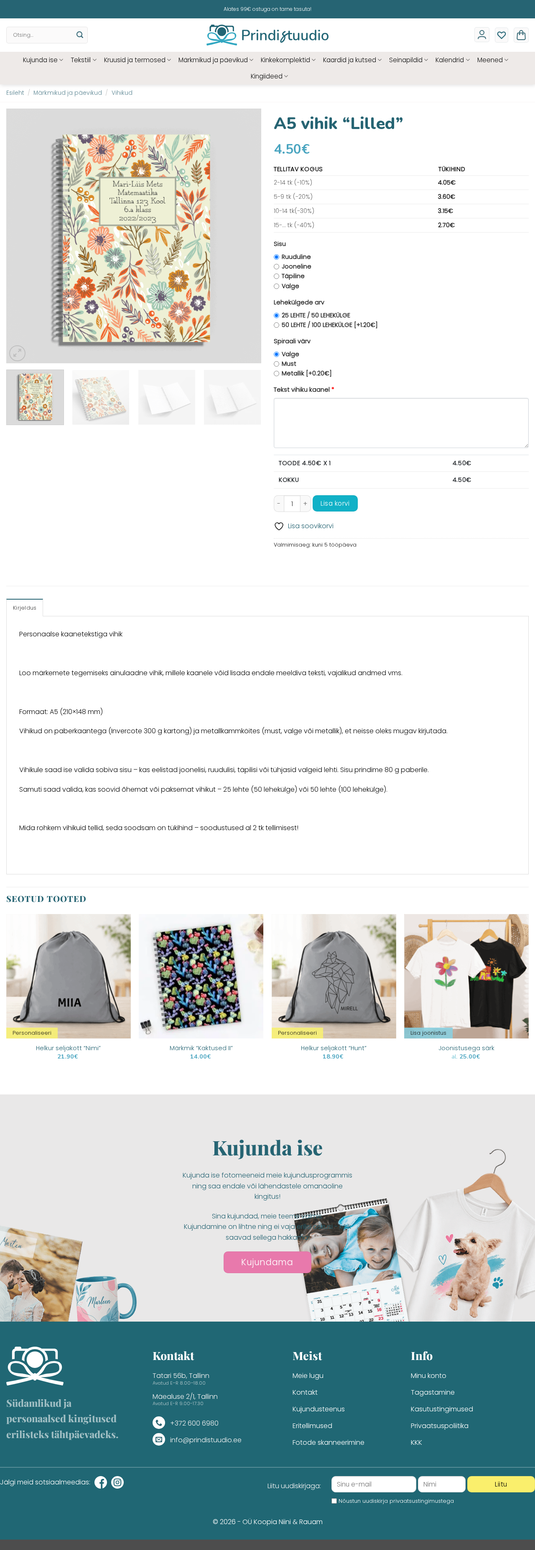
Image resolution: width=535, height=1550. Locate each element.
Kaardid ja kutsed (349, 60)
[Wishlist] (501, 35)
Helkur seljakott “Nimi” (68, 1048)
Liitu (501, 1484)
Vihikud (122, 93)
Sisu (280, 244)
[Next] (245, 235)
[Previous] (21, 235)
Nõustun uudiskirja (396, 1500)
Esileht (15, 93)
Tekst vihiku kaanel (304, 389)
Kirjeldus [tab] (24, 607)
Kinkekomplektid (285, 60)
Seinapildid (406, 60)
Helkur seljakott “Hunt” (334, 1048)
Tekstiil (81, 60)
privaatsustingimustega (422, 1500)
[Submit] (80, 35)
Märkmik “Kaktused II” (201, 1048)
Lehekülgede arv (299, 302)
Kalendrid (450, 60)
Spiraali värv (292, 341)
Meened (490, 60)
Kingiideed (267, 76)
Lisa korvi (335, 503)
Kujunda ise (40, 60)
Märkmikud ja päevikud (213, 60)
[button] (521, 35)
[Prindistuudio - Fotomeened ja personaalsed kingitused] (267, 35)
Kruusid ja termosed (135, 60)
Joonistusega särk (466, 1048)
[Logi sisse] (481, 34)
